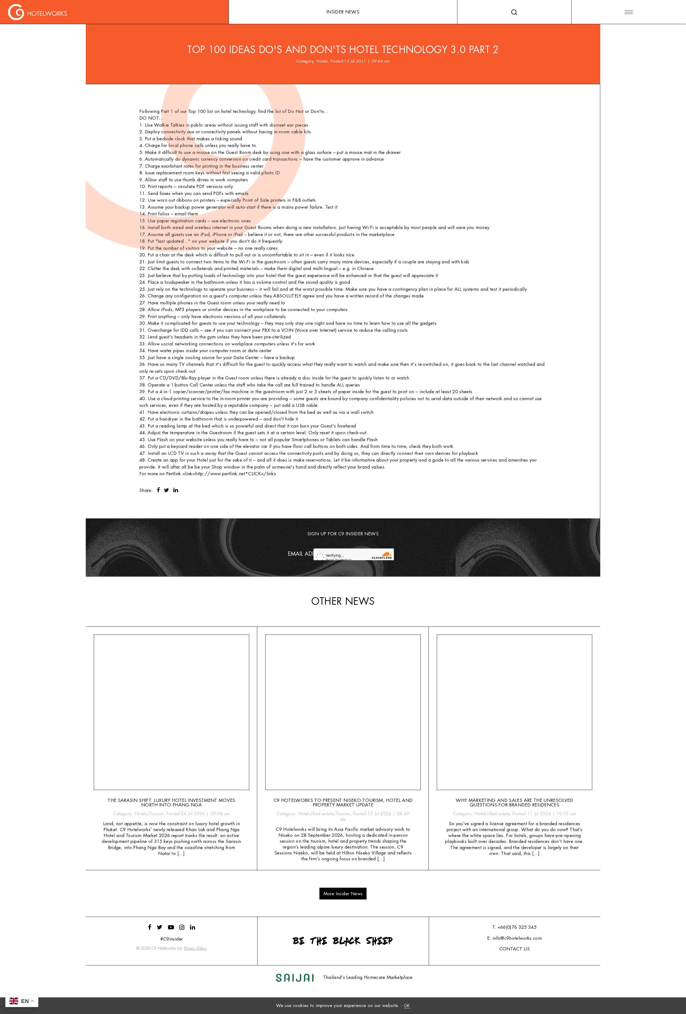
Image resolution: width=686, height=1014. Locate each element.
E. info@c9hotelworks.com (514, 938)
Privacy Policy (195, 948)
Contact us (514, 949)
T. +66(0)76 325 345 (514, 927)
